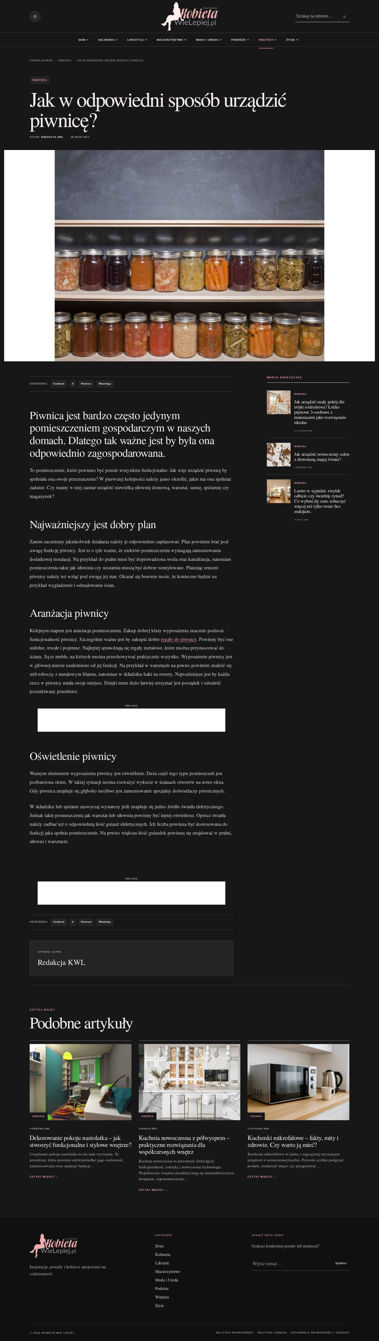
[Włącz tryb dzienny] (35, 16)
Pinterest (86, 383)
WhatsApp (105, 383)
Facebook (58, 383)
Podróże (238, 39)
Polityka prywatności (235, 1332)
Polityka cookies (272, 1332)
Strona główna (41, 60)
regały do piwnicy (178, 639)
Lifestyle (135, 39)
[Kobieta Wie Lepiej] (189, 16)
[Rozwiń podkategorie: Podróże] (248, 40)
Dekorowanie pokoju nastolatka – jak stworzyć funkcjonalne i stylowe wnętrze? (80, 1140)
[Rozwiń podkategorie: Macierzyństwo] (185, 40)
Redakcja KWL (52, 137)
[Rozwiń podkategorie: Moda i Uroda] (220, 40)
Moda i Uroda (207, 39)
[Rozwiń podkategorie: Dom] (87, 40)
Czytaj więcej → (44, 1176)
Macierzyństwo (170, 39)
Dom (82, 39)
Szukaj (341, 1263)
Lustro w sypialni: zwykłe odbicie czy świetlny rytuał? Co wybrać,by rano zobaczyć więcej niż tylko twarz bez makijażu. (320, 500)
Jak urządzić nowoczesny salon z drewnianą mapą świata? (321, 456)
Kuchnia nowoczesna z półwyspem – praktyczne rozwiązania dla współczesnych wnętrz (184, 1144)
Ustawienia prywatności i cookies (320, 1332)
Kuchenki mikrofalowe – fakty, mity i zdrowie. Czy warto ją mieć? (293, 1140)
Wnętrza (266, 39)
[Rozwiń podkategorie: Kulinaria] (116, 40)
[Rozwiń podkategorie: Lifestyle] (146, 40)
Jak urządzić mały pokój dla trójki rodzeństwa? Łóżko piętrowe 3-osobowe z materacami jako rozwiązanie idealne (320, 412)
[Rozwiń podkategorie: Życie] (297, 40)
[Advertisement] (131, 720)
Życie (290, 39)
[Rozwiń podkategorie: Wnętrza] (275, 40)
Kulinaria (106, 39)
